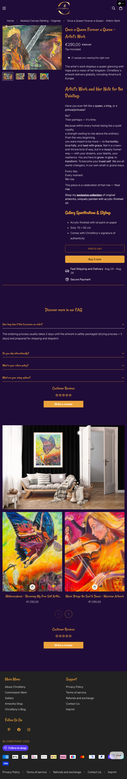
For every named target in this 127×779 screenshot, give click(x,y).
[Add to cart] (32, 587)
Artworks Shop (14, 703)
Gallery (9, 698)
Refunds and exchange (80, 698)
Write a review (63, 404)
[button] (121, 3)
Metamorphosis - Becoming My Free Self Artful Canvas (32, 596)
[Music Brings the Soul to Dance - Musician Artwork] (95, 551)
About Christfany (15, 686)
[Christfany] (63, 8)
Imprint (70, 709)
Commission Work (16, 692)
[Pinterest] (9, 730)
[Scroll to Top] (120, 765)
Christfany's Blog (15, 709)
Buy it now (94, 259)
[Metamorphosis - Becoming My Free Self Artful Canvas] (32, 551)
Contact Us (73, 703)
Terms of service (76, 692)
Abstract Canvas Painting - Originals (40, 20)
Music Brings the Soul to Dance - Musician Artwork (95, 596)
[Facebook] (19, 730)
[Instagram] (29, 730)
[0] (121, 8)
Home (10, 20)
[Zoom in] (55, 32)
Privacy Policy (74, 686)
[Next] (68, 614)
